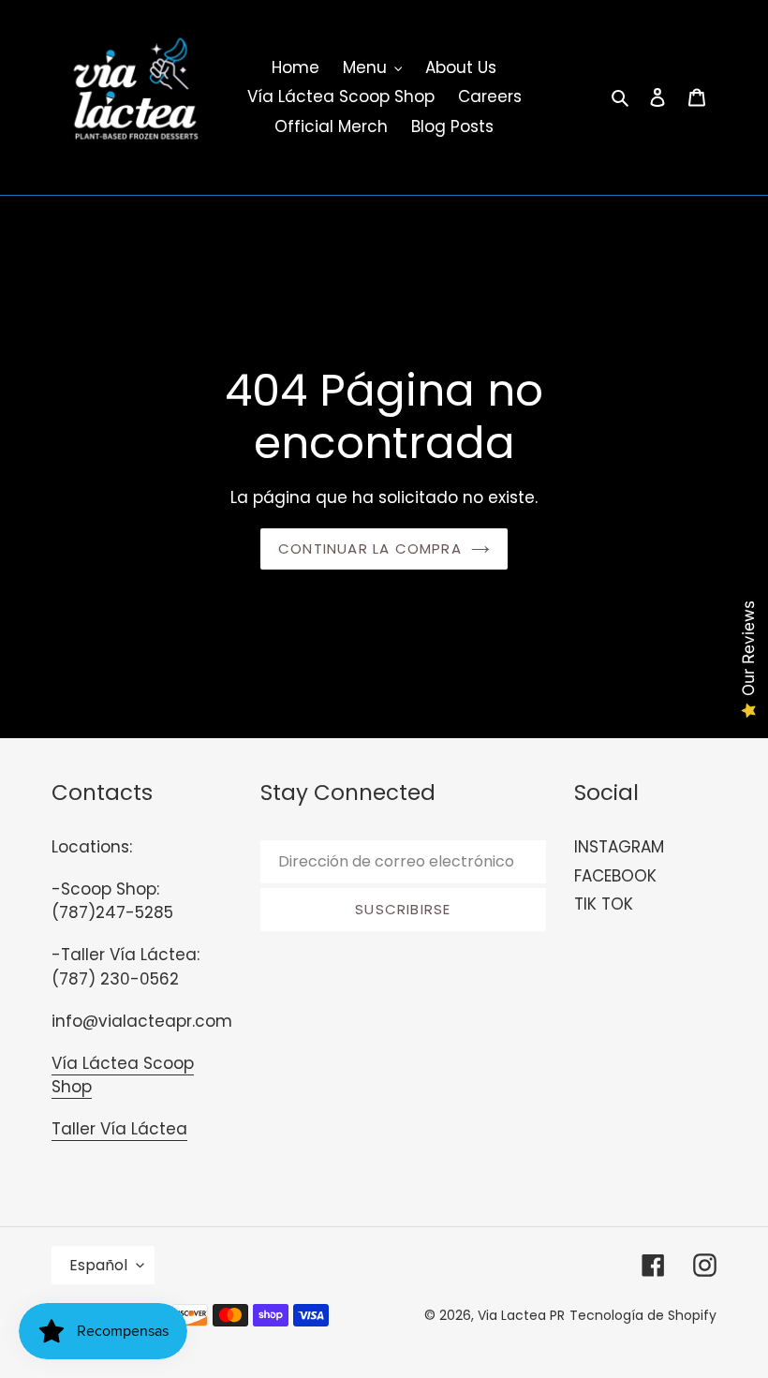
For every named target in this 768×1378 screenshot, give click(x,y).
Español (98, 1265)
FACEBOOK (615, 876)
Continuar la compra (370, 548)
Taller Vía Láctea (119, 1129)
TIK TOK (603, 904)
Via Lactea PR (521, 1315)
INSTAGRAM (619, 847)
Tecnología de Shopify (642, 1315)
